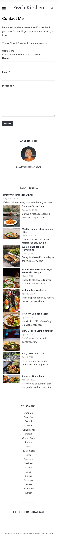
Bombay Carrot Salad (33, 206)
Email (6, 72)
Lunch (28, 442)
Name (6, 58)
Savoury (28, 459)
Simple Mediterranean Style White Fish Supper (37, 271)
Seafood (28, 463)
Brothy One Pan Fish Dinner (18, 194)
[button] (4, 8)
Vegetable (28, 488)
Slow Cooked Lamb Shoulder (37, 330)
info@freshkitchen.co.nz (28, 167)
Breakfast (29, 417)
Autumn (28, 413)
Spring (28, 476)
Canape (28, 425)
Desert (28, 434)
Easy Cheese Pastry (33, 353)
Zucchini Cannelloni (33, 376)
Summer (28, 480)
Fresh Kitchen (28, 7)
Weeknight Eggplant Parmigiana (33, 248)
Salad (28, 455)
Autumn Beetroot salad (34, 290)
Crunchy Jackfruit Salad (35, 313)
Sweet (28, 484)
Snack (28, 467)
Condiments (28, 429)
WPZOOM (49, 533)
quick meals (28, 450)
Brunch (29, 421)
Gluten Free (28, 438)
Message (8, 85)
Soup (28, 471)
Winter (28, 492)
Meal (28, 446)
